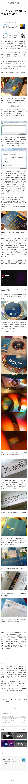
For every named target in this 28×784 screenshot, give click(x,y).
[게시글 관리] (7, 708)
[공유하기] (5, 708)
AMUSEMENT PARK (8, 759)
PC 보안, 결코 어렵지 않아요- (7, 722)
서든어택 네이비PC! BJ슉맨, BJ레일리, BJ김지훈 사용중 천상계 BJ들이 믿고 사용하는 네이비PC (10, 36)
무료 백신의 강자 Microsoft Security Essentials (10, 718)
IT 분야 (3, 713)
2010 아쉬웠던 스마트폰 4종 (6, 716)
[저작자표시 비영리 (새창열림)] (15, 708)
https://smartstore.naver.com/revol (10, 31)
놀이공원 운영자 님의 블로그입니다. (9, 761)
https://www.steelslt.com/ (8, 22)
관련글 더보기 (24, 729)
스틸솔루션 (5, 24)
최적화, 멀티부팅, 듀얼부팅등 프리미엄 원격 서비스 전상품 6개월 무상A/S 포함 (10, 26)
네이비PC (5, 34)
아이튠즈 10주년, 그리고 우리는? (7, 720)
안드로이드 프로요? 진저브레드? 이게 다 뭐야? (9, 725)
